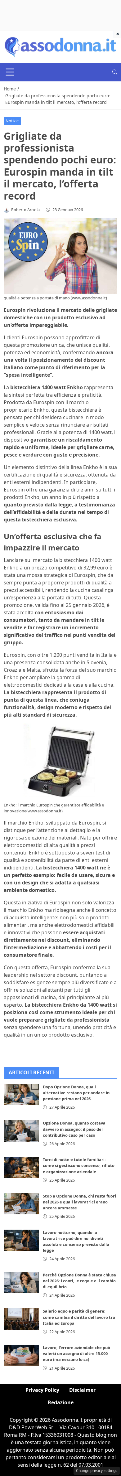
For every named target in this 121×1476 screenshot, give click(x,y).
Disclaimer (82, 1389)
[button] (114, 72)
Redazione (61, 1402)
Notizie (12, 120)
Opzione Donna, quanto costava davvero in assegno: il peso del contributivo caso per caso (74, 1129)
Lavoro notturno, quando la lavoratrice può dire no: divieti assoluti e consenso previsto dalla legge (76, 1241)
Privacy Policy (42, 1389)
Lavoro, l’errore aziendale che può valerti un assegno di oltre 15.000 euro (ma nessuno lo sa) (76, 1353)
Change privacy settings (96, 1470)
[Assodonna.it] (60, 46)
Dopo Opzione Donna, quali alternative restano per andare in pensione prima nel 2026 (76, 1092)
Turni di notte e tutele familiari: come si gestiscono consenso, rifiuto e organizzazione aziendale (78, 1165)
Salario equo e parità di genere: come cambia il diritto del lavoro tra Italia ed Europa (79, 1317)
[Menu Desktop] (10, 72)
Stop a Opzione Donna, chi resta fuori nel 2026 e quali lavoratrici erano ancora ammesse (79, 1202)
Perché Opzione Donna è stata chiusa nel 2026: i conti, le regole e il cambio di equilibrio (79, 1281)
